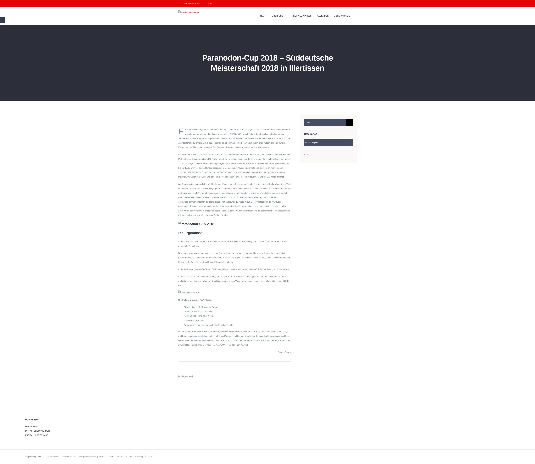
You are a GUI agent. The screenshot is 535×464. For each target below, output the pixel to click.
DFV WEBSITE (32, 426)
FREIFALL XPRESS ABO (36, 435)
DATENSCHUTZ (135, 457)
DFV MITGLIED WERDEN (37, 431)
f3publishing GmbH (34, 457)
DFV (73, 457)
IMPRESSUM (122, 457)
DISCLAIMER (149, 457)
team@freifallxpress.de (87, 457)
